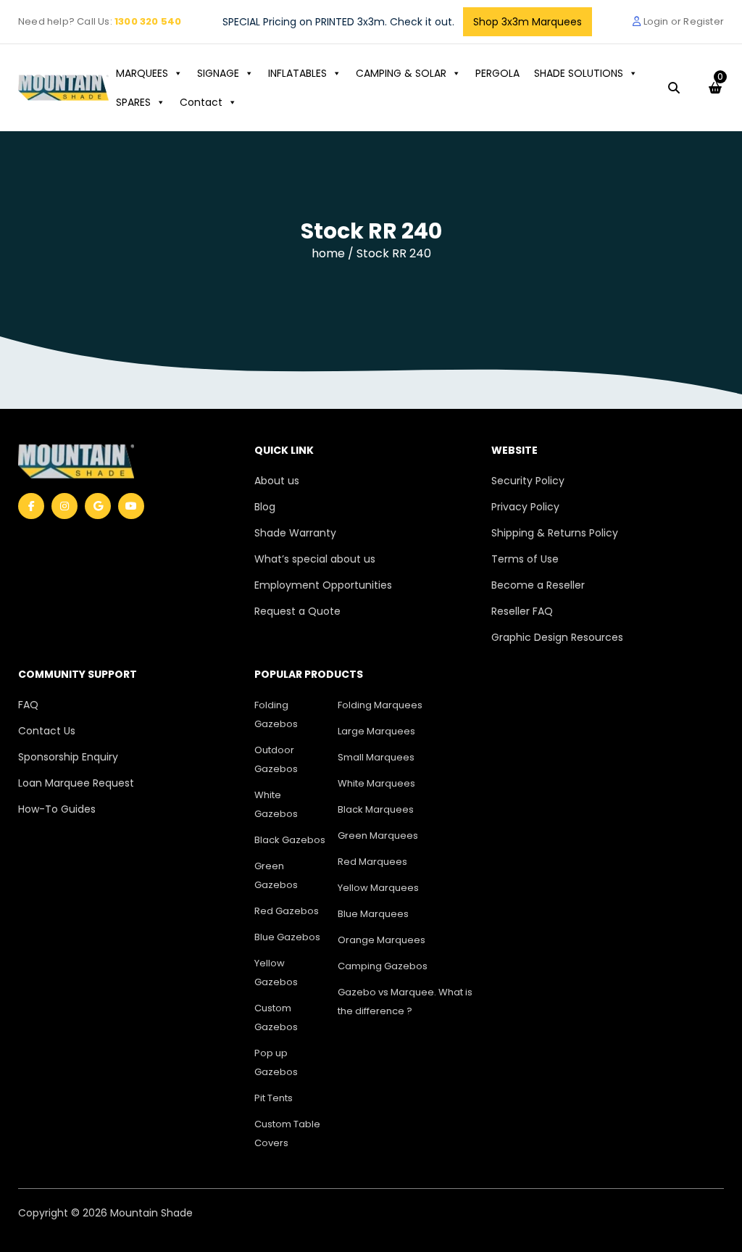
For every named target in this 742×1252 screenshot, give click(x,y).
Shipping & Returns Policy (554, 533)
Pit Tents (273, 1098)
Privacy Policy (525, 506)
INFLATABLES (297, 73)
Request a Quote (297, 611)
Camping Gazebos (383, 966)
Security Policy (527, 480)
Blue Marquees (373, 914)
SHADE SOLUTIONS (578, 73)
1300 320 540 (147, 21)
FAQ (28, 704)
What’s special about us (314, 559)
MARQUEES (142, 73)
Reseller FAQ (522, 611)
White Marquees (376, 783)
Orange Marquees (381, 940)
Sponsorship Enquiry (68, 757)
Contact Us (46, 731)
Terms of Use (525, 559)
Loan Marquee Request (76, 783)
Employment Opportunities (323, 585)
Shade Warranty (295, 533)
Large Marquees (376, 731)
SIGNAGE (218, 73)
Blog (264, 506)
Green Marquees (378, 835)
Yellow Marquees (378, 888)
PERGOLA (497, 73)
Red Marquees (372, 861)
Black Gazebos (289, 840)
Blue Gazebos (287, 937)
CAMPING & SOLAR (401, 73)
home (330, 253)
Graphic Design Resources (557, 637)
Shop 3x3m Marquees (527, 21)
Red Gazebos (286, 911)
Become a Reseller (538, 585)
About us (276, 480)
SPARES (133, 102)
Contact (201, 102)
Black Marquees (376, 809)
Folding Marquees (380, 705)
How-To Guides (57, 809)
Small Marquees (376, 757)
